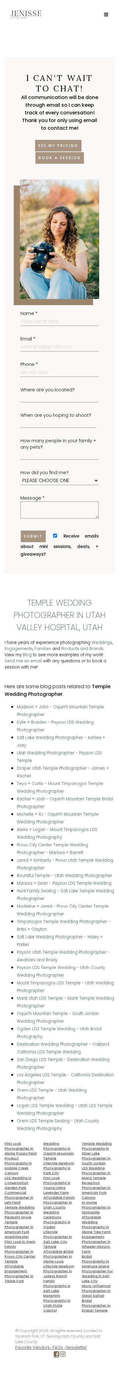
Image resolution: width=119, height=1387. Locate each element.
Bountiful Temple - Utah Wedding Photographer (64, 876)
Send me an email (23, 661)
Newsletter (76, 1348)
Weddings (102, 643)
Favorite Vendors (32, 1348)
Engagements (19, 649)
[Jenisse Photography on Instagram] (63, 1355)
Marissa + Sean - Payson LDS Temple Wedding (64, 883)
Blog (27, 655)
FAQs (57, 1348)
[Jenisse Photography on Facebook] (56, 1355)
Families (42, 649)
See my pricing (58, 145)
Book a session (59, 157)
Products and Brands (82, 649)
